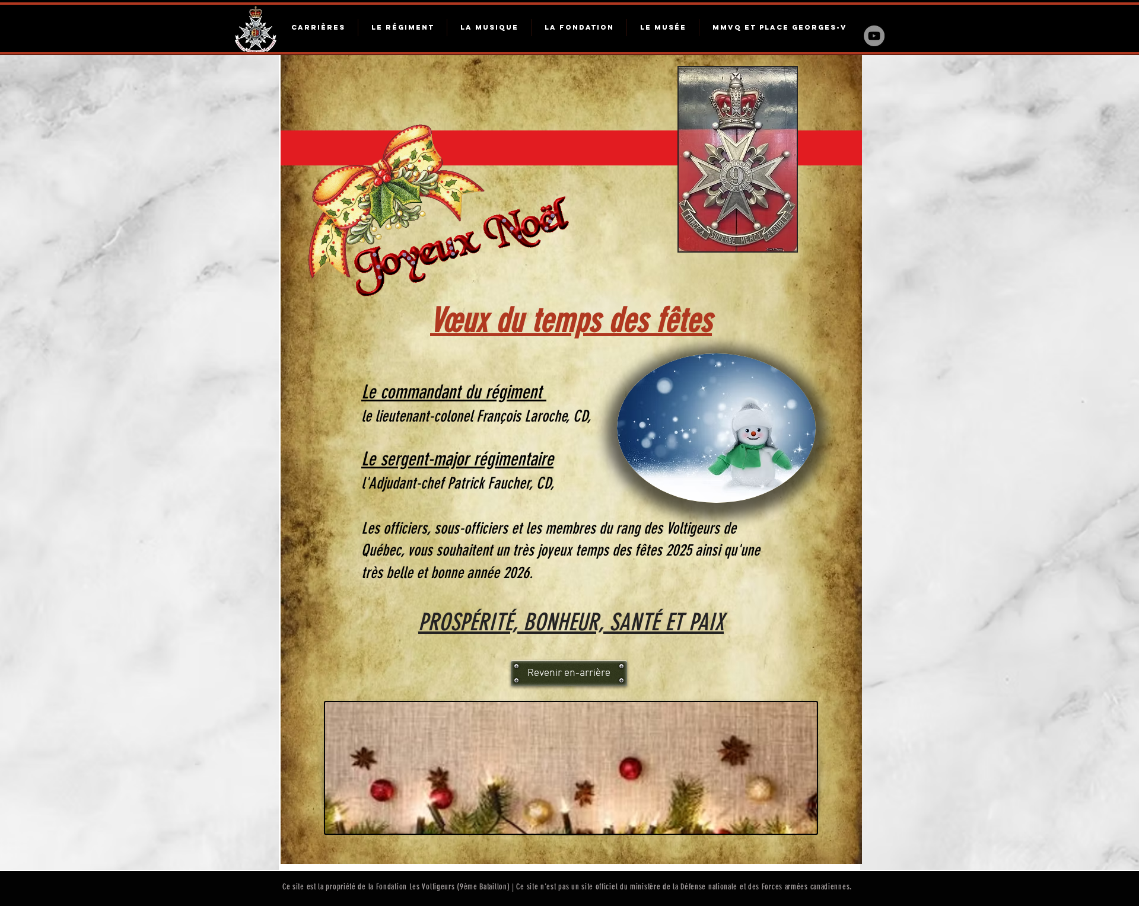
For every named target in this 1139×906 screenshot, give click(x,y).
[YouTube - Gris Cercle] (874, 35)
